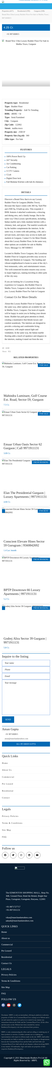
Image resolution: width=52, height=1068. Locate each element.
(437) (7, 11)
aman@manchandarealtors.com (16, 739)
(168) (39, 11)
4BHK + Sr (16, 114)
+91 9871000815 (12, 34)
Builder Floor (17, 106)
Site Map (6, 830)
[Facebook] (3, 1005)
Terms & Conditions (12, 823)
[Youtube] (9, 1005)
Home (5, 763)
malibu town (17, 128)
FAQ (4, 837)
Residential (24, 103)
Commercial (8, 777)
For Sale (19, 139)
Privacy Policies (10, 816)
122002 (18, 125)
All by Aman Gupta (26, 744)
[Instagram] (14, 1005)
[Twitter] (19, 1005)
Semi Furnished (18, 117)
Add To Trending (31, 110)
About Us (7, 770)
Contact (6, 798)
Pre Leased (7, 784)
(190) (23, 11)
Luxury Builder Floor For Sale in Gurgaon (27, 291)
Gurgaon (15, 121)
